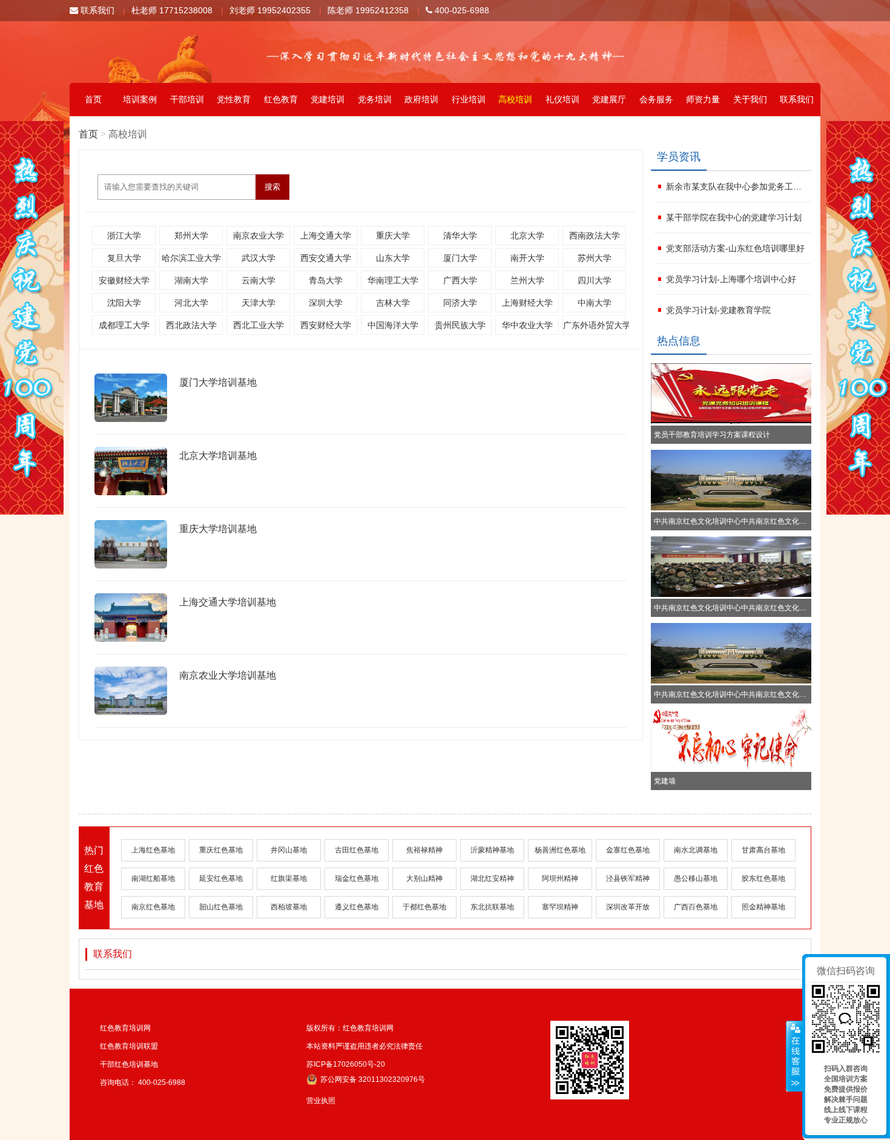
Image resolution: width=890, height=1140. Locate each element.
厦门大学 (460, 258)
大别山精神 (424, 878)
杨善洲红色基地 (560, 850)
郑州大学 (191, 235)
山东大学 (393, 258)
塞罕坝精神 (560, 907)
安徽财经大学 (124, 280)
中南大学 (594, 303)
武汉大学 (258, 258)
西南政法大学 (594, 235)
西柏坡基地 (289, 907)
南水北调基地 (695, 850)
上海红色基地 (153, 850)
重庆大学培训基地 (218, 529)
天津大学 (258, 303)
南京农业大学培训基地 (227, 675)
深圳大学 (326, 303)
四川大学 (594, 280)
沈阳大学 (124, 303)
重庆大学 (393, 235)
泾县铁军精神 (628, 878)
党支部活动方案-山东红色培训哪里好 (735, 248)
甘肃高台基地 (763, 850)
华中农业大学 (527, 325)
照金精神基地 (763, 907)
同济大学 (460, 303)
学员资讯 (678, 157)
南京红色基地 (153, 907)
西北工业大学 (258, 325)
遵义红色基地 (356, 907)
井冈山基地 (289, 850)
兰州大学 (527, 280)
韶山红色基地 (221, 907)
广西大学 (460, 280)
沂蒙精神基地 (492, 850)
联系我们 (96, 10)
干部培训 (187, 99)
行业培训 (469, 99)
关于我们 (750, 99)
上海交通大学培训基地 (227, 602)
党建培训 (327, 99)
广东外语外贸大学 (594, 325)
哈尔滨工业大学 (191, 258)
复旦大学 (124, 258)
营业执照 (320, 1100)
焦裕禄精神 (424, 850)
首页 (93, 99)
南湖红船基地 (153, 878)
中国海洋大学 (393, 325)
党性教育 (234, 99)
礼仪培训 (562, 99)
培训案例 (140, 99)
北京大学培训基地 (218, 455)
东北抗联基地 (492, 907)
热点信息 (678, 341)
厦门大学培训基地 (218, 382)
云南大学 (258, 280)
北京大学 (527, 235)
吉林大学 (393, 303)
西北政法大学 (191, 325)
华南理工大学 (393, 280)
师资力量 (703, 99)
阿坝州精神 (560, 878)
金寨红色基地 (628, 850)
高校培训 (515, 99)
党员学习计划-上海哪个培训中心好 (731, 279)
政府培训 (421, 99)
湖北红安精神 (492, 878)
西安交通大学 (325, 258)
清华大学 (460, 235)
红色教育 (281, 99)
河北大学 (191, 303)
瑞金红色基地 (356, 878)
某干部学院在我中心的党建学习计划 (734, 217)
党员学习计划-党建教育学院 (718, 310)
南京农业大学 (258, 235)
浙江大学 (124, 235)
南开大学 (527, 258)
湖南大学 (191, 280)
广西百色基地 (695, 907)
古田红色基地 (356, 850)
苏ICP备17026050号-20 (345, 1064)
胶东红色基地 (763, 878)
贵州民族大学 (460, 325)
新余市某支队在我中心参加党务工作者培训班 (737, 186)
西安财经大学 (325, 325)
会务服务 (656, 99)
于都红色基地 (424, 907)
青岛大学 (326, 280)
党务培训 (375, 99)
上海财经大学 (527, 303)
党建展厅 (609, 99)
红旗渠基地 (289, 878)
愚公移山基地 (695, 878)
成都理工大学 (124, 325)
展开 (794, 1056)
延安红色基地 (221, 878)
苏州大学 (594, 258)
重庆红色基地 (221, 850)
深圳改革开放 (628, 907)
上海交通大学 (325, 235)
